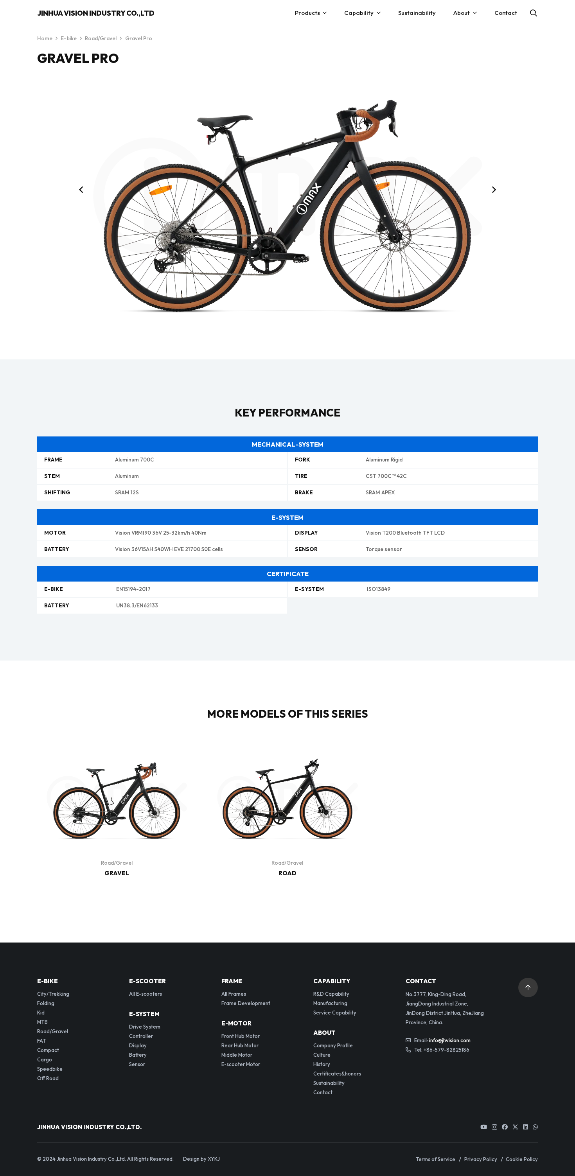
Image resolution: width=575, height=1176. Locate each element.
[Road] (287, 751)
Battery (138, 1055)
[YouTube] (483, 1127)
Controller (141, 1036)
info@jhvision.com (450, 1040)
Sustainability (329, 1083)
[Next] (493, 189)
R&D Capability (331, 994)
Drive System (144, 1026)
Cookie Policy (522, 1159)
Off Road (48, 1078)
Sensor (137, 1064)
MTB (42, 1022)
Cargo (44, 1059)
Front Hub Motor (240, 1036)
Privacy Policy (480, 1159)
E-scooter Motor (240, 1064)
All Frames (233, 994)
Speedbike (50, 1069)
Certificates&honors (337, 1073)
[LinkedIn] (525, 1127)
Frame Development (245, 1003)
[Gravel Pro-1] (287, 196)
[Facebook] (505, 1127)
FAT (41, 1041)
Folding (45, 1003)
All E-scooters (145, 994)
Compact (48, 1050)
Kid (41, 1012)
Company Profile (333, 1045)
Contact (322, 1092)
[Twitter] (515, 1127)
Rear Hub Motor (240, 1045)
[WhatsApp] (535, 1127)
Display (138, 1045)
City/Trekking (53, 994)
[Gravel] (117, 751)
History (321, 1064)
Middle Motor (236, 1055)
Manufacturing (330, 1003)
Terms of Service (435, 1159)
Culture (322, 1055)
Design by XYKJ (201, 1159)
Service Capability (334, 1012)
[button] (533, 13)
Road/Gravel (101, 38)
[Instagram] (494, 1127)
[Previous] (82, 189)
